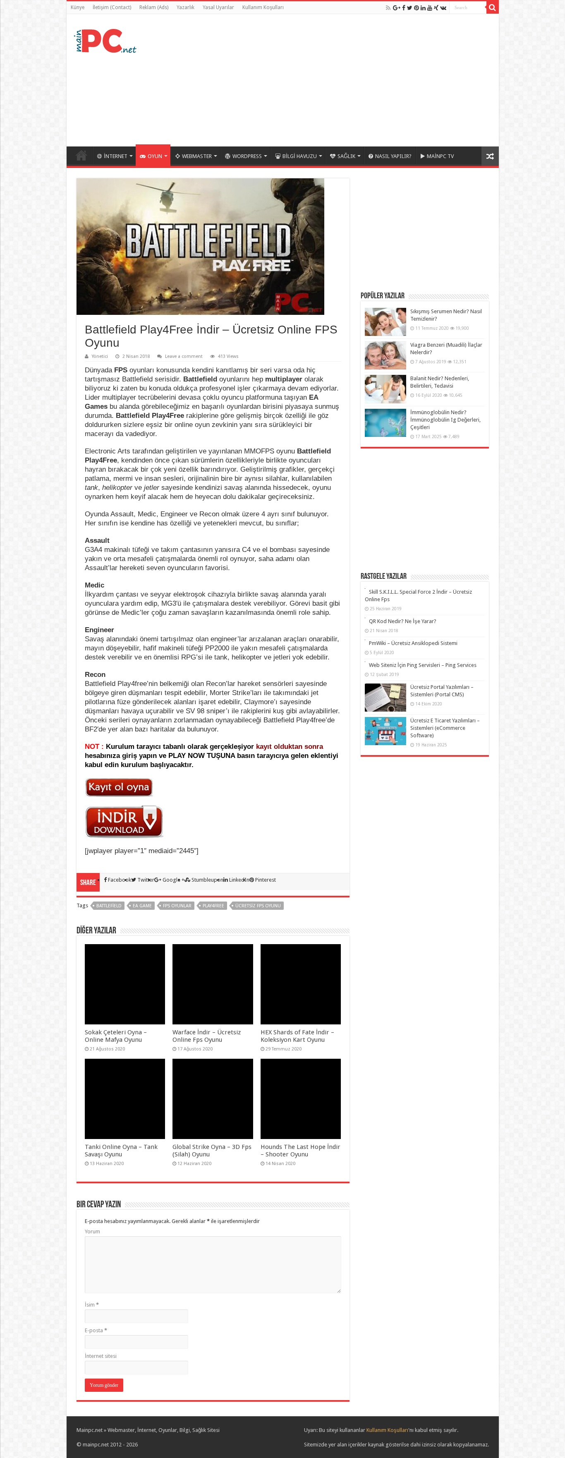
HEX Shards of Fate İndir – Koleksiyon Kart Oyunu (297, 1036)
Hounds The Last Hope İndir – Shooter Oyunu (300, 1150)
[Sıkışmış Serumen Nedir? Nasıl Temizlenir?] (385, 322)
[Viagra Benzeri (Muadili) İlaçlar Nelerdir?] (385, 355)
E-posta (96, 1330)
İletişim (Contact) (112, 7)
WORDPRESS (247, 156)
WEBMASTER (197, 156)
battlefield (109, 906)
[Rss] (388, 8)
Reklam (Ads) (153, 7)
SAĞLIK (346, 156)
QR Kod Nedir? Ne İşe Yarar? (402, 621)
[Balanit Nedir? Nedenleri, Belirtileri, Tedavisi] (385, 389)
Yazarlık (185, 7)
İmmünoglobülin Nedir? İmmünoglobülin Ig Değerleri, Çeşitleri (445, 419)
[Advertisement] (342, 80)
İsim (92, 1305)
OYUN (155, 156)
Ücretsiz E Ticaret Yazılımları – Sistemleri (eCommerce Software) (445, 728)
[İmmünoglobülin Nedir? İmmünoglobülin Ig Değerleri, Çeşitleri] (385, 423)
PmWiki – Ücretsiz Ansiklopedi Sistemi (413, 643)
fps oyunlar (177, 906)
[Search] (492, 7)
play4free (213, 906)
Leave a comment (184, 356)
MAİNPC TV (440, 156)
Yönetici (100, 356)
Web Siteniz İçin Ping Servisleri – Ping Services (422, 665)
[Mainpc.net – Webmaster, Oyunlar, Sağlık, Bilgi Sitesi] (106, 39)
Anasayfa (81, 155)
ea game (142, 906)
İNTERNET (115, 156)
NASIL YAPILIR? (393, 156)
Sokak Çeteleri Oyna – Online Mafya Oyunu (116, 1036)
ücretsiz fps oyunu (258, 906)
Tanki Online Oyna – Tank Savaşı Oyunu (121, 1150)
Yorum (92, 1231)
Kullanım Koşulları (263, 7)
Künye (77, 7)
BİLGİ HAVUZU (299, 156)
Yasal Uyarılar (218, 7)
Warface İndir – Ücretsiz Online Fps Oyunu (206, 1036)
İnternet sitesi (101, 1356)
